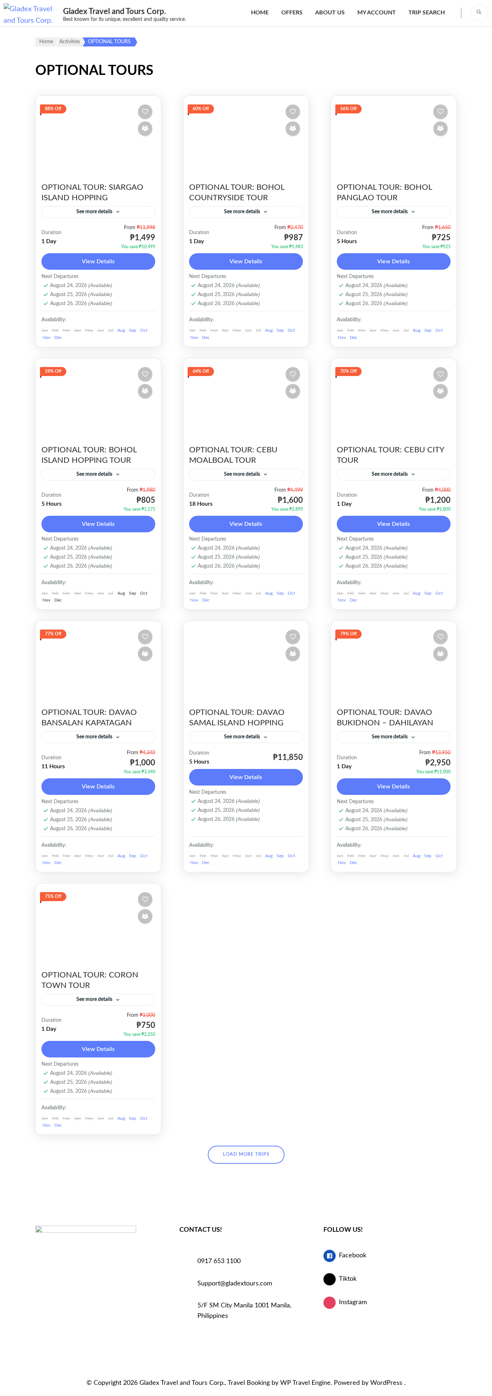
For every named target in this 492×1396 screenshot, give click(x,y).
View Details (98, 261)
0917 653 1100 (219, 1261)
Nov (46, 337)
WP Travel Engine (305, 1383)
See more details (94, 211)
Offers (292, 12)
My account (376, 12)
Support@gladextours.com (234, 1283)
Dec (58, 337)
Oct (143, 330)
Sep (132, 330)
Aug (121, 330)
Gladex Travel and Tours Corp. (114, 11)
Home (260, 12)
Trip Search (426, 12)
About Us (330, 12)
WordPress (386, 1383)
